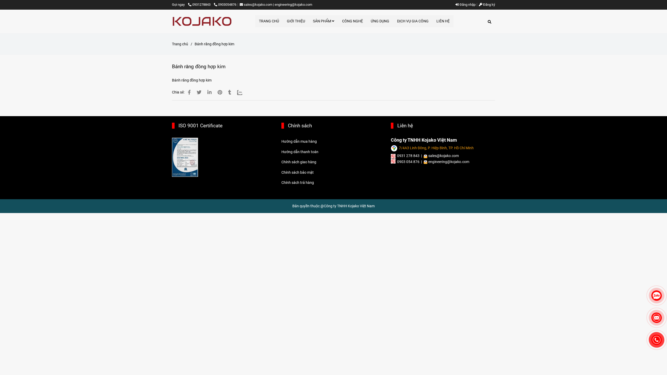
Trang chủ (180, 44)
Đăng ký (488, 5)
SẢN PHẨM (322, 21)
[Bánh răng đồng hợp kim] (202, 21)
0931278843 (201, 5)
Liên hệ (405, 126)
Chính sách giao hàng (298, 162)
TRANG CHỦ (269, 21)
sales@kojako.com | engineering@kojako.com (278, 5)
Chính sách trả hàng (297, 182)
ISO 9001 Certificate (200, 126)
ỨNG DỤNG (380, 21)
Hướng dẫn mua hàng (299, 141)
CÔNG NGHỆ (352, 21)
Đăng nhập (467, 5)
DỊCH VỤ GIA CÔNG (413, 21)
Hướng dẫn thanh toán (299, 152)
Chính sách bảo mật (297, 172)
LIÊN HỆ (443, 21)
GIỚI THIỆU (296, 21)
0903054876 (227, 5)
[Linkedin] (209, 92)
